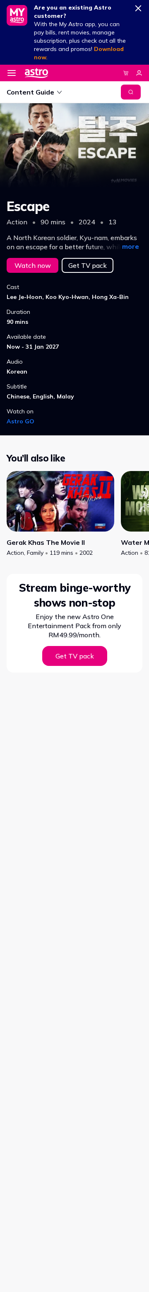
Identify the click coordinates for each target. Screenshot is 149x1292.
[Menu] (12, 73)
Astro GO (20, 421)
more (130, 246)
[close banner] (138, 6)
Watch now (32, 265)
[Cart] (126, 73)
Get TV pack (87, 265)
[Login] (139, 73)
